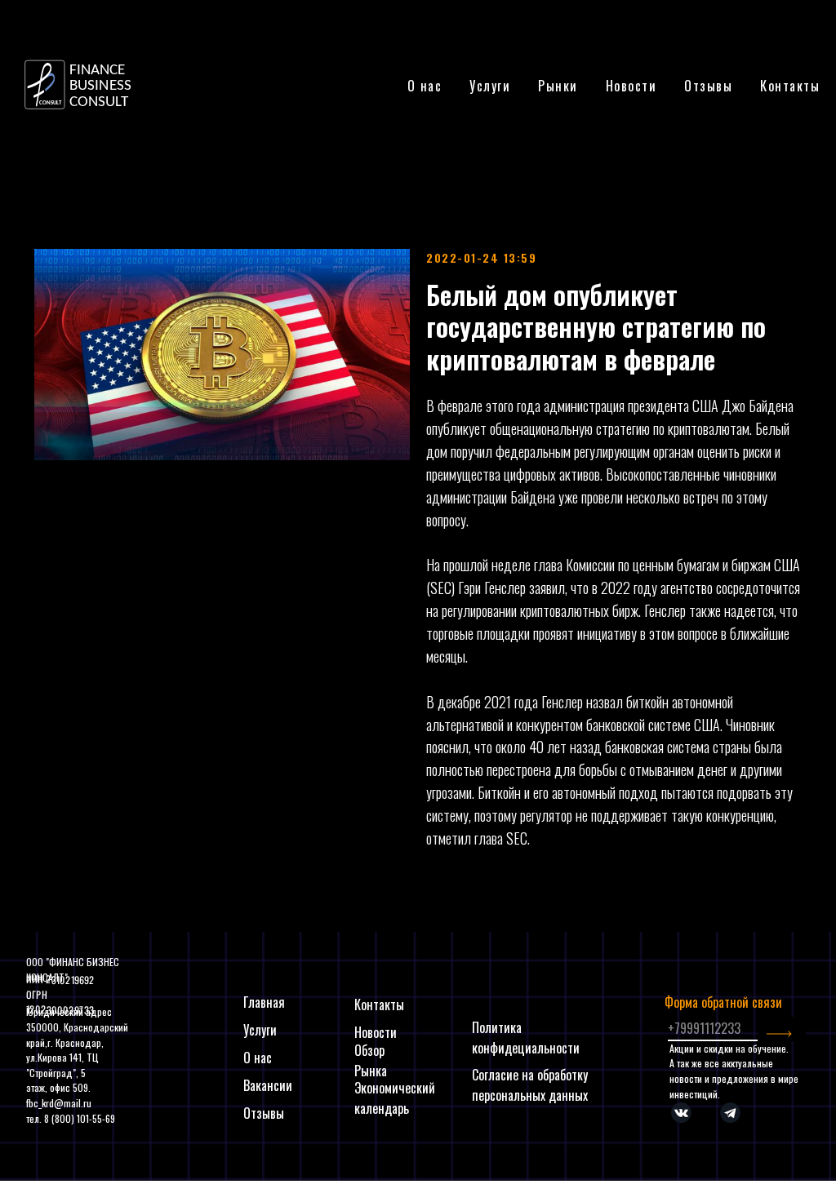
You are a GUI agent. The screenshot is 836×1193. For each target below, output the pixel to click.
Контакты (790, 85)
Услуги (260, 1030)
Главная (264, 1002)
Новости (631, 85)
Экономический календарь (394, 1098)
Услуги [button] (489, 85)
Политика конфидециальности (526, 1038)
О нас (424, 85)
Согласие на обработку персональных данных (530, 1085)
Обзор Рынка (370, 1060)
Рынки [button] (558, 85)
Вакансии (267, 1085)
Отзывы (708, 85)
